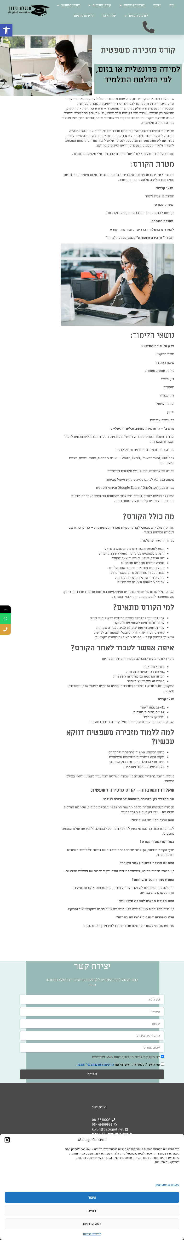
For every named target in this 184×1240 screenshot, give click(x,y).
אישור (92, 1197)
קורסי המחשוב (70, 5)
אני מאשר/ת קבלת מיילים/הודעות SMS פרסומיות (126, 1057)
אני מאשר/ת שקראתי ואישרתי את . (118, 1064)
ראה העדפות (92, 1224)
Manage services (167, 1185)
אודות (157, 5)
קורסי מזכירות (102, 5)
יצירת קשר (109, 16)
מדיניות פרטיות (92, 1234)
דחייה (92, 1210)
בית (171, 5)
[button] (6, 30)
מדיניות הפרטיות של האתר (95, 1064)
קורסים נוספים (138, 16)
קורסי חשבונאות (134, 5)
